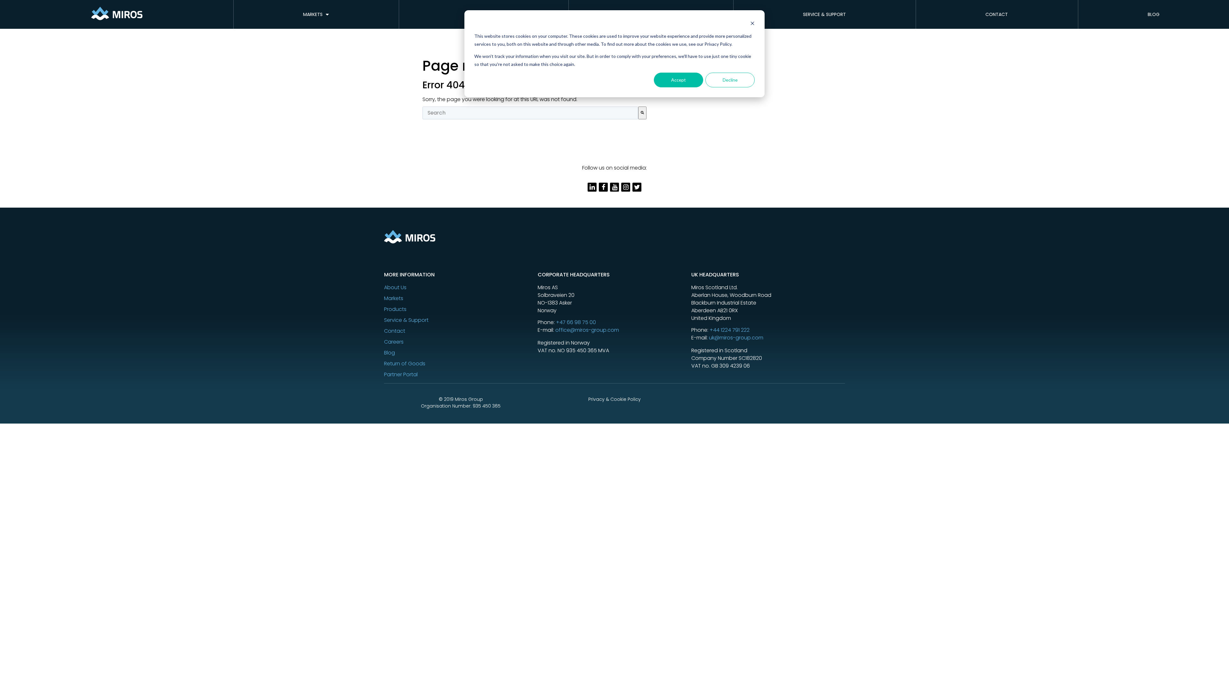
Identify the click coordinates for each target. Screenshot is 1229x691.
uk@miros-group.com (736, 337)
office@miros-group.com (587, 330)
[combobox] (530, 113)
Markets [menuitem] (313, 14)
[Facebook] (603, 187)
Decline (730, 80)
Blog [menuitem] (1154, 14)
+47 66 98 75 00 (576, 322)
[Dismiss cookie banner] (752, 24)
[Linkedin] (592, 187)
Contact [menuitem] (996, 14)
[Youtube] (614, 187)
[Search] (642, 113)
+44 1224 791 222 (730, 330)
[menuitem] (461, 287)
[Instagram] (625, 187)
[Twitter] (636, 187)
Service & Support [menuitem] (824, 14)
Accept (678, 80)
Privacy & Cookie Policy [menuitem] (614, 399)
